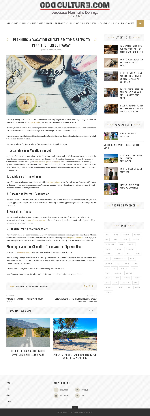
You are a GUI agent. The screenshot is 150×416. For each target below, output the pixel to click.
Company (115, 239)
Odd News (129, 273)
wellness (108, 292)
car (107, 239)
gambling (108, 254)
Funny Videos (130, 249)
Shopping (121, 23)
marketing (124, 268)
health (138, 254)
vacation (45, 286)
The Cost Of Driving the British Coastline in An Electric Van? (28, 352)
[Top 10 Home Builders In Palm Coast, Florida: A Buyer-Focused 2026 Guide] (111, 89)
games (118, 254)
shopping (127, 278)
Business (33, 23)
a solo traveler (35, 122)
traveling (35, 286)
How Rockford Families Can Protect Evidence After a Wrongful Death (131, 49)
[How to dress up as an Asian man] (111, 168)
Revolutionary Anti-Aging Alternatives (130, 186)
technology (125, 283)
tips (16, 286)
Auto (41, 23)
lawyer (127, 263)
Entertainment (60, 23)
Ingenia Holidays (75, 238)
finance (108, 249)
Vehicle (137, 287)
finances (118, 249)
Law (118, 263)
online (108, 278)
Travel (24, 23)
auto (107, 234)
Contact (131, 23)
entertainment (110, 244)
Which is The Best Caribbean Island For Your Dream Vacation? (75, 356)
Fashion (49, 23)
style (107, 283)
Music (107, 273)
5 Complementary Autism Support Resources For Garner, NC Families (132, 108)
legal (135, 263)
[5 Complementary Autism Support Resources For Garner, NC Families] (111, 105)
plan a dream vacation (36, 220)
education (136, 239)
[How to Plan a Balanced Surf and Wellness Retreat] (111, 59)
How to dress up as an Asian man (131, 170)
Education (103, 23)
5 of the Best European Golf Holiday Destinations (131, 158)
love (114, 268)
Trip (40, 286)
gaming (128, 254)
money (134, 268)
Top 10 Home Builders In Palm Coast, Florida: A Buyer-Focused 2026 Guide (131, 94)
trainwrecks (109, 287)
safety (117, 278)
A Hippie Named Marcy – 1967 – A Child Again (121, 146)
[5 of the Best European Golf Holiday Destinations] (111, 155)
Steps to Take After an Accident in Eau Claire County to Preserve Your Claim (131, 77)
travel (20, 286)
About (16, 23)
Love (77, 23)
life (107, 268)
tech (115, 283)
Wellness (85, 23)
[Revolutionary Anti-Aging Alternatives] (111, 184)
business (126, 234)
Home (8, 23)
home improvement (119, 259)
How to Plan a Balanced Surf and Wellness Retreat (131, 62)
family (122, 244)
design (126, 239)
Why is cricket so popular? (128, 135)
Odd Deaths (117, 273)
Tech (70, 23)
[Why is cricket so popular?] (111, 133)
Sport (94, 23)
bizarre (116, 234)
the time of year (54, 182)
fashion (131, 244)
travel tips (27, 286)
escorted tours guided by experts (47, 162)
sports (137, 278)
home (107, 259)
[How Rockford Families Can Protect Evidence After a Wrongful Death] (111, 46)
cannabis (137, 234)
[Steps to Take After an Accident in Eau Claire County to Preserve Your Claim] (111, 72)
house (132, 259)
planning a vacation (24, 252)
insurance (109, 263)
